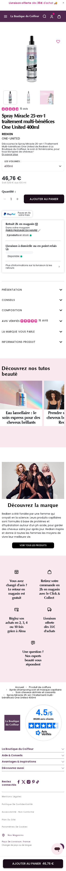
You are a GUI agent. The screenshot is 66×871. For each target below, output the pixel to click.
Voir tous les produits (33, 545)
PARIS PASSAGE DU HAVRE (21, 230)
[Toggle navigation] (5, 16)
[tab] (32, 289)
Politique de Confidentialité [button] (17, 804)
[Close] (63, 2)
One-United (11, 138)
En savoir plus (10, 154)
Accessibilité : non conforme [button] (18, 812)
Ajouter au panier (44, 199)
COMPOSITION (12, 310)
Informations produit (19, 342)
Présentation (12, 290)
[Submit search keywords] (44, 16)
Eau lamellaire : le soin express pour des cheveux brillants (21, 418)
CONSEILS (8, 300)
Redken (7, 134)
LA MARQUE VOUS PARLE (18, 331)
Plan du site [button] (9, 819)
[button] (52, 16)
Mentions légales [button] (11, 796)
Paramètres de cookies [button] (14, 827)
